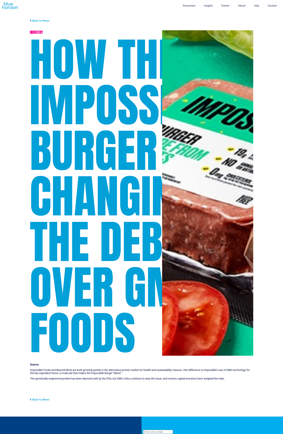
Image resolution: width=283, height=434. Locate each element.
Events (225, 5)
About (242, 5)
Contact (272, 5)
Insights (208, 5)
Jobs (256, 5)
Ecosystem (189, 5)
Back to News (40, 20)
